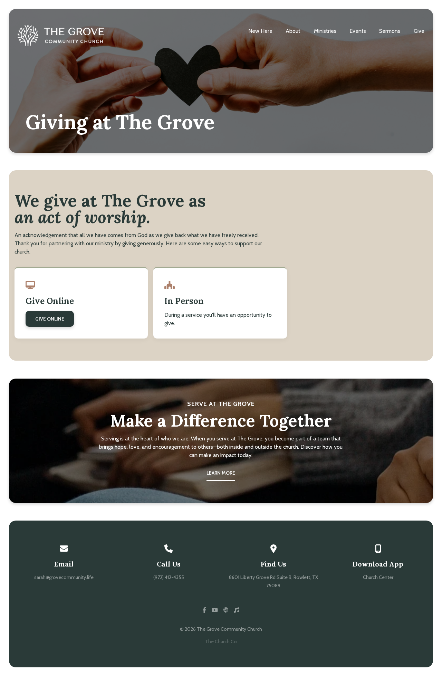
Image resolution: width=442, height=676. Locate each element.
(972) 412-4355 (168, 577)
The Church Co (221, 641)
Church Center (378, 577)
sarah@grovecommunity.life (64, 577)
